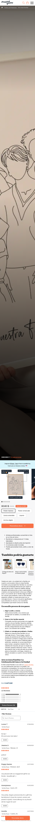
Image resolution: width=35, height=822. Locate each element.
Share (5, 740)
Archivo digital (8, 520)
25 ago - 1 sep (14, 463)
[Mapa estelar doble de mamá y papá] (21, 569)
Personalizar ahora (17, 818)
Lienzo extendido (9, 515)
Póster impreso (8, 511)
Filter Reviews (6, 714)
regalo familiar (28, 664)
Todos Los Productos (10, 7)
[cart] (27, 2)
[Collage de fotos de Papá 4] (8, 569)
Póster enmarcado (24, 511)
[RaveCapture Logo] (7, 683)
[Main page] (7, 3)
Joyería (21, 515)
